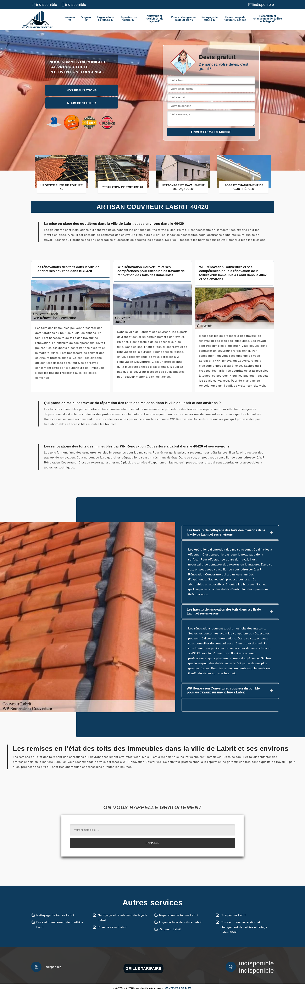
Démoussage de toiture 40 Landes (235, 18)
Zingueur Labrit (170, 929)
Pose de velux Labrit (112, 927)
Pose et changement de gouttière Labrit (59, 924)
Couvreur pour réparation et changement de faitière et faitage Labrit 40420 (244, 927)
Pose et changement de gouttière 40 (183, 18)
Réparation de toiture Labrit (178, 915)
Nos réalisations (82, 90)
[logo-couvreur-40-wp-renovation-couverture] (37, 19)
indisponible (46, 4)
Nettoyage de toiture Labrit (55, 915)
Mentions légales (178, 988)
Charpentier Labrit (233, 915)
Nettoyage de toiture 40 (209, 18)
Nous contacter (81, 102)
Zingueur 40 (86, 18)
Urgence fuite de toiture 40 (105, 18)
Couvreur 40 (69, 18)
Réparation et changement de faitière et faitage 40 (267, 19)
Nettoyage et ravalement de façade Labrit (123, 917)
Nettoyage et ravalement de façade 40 (154, 19)
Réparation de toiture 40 (128, 18)
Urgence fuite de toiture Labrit (180, 922)
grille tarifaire (143, 968)
